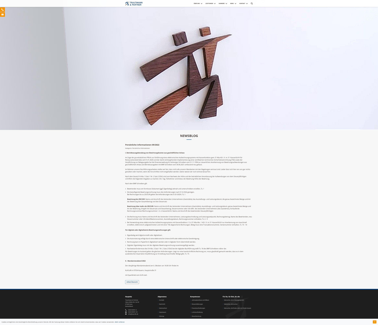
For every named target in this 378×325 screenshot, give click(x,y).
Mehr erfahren (120, 322)
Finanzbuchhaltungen (198, 308)
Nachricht (162, 304)
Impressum (162, 312)
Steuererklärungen (197, 304)
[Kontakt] (2, 9)
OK (375, 322)
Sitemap (161, 316)
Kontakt (161, 300)
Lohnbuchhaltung (197, 312)
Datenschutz (163, 308)
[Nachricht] (2, 14)
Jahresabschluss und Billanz (200, 300)
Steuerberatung (196, 316)
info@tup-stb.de (133, 314)
